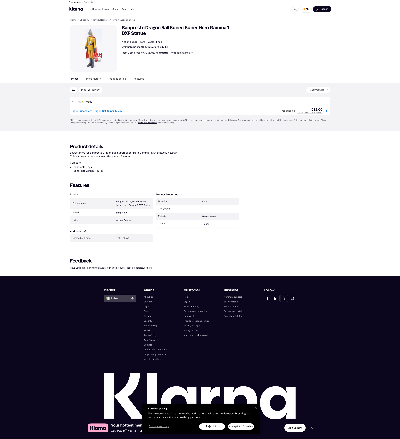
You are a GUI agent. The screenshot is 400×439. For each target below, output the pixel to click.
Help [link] (186, 297)
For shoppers (75, 2)
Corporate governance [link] (155, 354)
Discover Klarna (100, 9)
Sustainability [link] (150, 325)
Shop (115, 9)
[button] (306, 9)
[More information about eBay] (73, 102)
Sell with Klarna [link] (231, 306)
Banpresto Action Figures (88, 170)
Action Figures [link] (127, 20)
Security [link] (148, 321)
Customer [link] (192, 290)
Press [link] (146, 311)
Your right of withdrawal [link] (196, 335)
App (124, 9)
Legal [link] (146, 306)
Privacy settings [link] (192, 325)
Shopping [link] (85, 20)
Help (132, 9)
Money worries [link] (191, 330)
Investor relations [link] (152, 359)
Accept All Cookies (241, 426)
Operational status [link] (233, 316)
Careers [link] (148, 301)
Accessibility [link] (150, 335)
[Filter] (73, 90)
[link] (267, 298)
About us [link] (148, 297)
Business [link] (231, 290)
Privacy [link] (147, 316)
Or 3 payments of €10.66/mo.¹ (309, 112)
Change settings (159, 426)
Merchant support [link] (233, 297)
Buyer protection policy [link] (195, 311)
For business (90, 2)
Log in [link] (187, 301)
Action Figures (123, 220)
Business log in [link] (231, 301)
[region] (201, 419)
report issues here (142, 267)
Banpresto (121, 212)
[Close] (255, 407)
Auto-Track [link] (149, 340)
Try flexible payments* (181, 52)
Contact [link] (148, 344)
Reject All (212, 426)
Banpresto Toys (82, 167)
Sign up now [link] (295, 427)
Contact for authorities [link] (155, 349)
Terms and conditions (147, 122)
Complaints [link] (189, 316)
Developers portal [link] (233, 311)
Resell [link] (147, 330)
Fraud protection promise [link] (197, 321)
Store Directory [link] (191, 306)
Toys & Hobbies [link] (101, 20)
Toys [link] (114, 20)
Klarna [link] (73, 20)
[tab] (75, 78)
